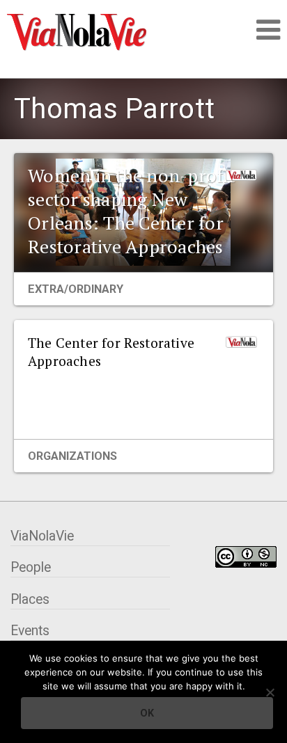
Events (29, 631)
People (30, 567)
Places (29, 599)
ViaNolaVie (42, 536)
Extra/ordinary (75, 289)
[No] (270, 692)
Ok (147, 713)
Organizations (72, 456)
